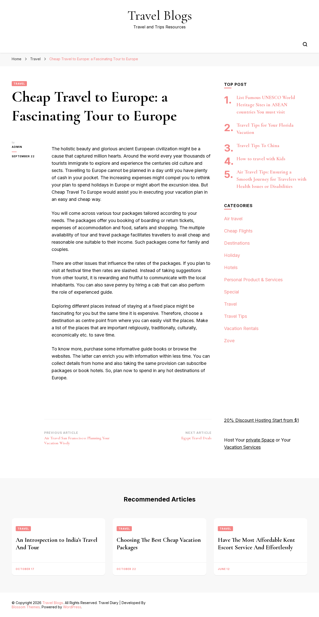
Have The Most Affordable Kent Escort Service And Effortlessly (256, 543)
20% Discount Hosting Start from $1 (261, 420)
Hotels (231, 267)
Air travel (233, 218)
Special (231, 291)
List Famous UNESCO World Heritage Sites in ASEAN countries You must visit (266, 105)
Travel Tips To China (258, 146)
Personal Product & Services (253, 279)
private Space (260, 440)
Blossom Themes (26, 607)
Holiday (232, 255)
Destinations (237, 243)
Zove (229, 340)
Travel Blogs (159, 15)
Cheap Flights (238, 230)
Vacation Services (242, 447)
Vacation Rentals (241, 328)
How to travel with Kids (261, 159)
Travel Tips (235, 316)
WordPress (72, 607)
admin (17, 146)
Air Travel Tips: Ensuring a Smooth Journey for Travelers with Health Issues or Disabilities (272, 179)
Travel (19, 83)
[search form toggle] (305, 44)
